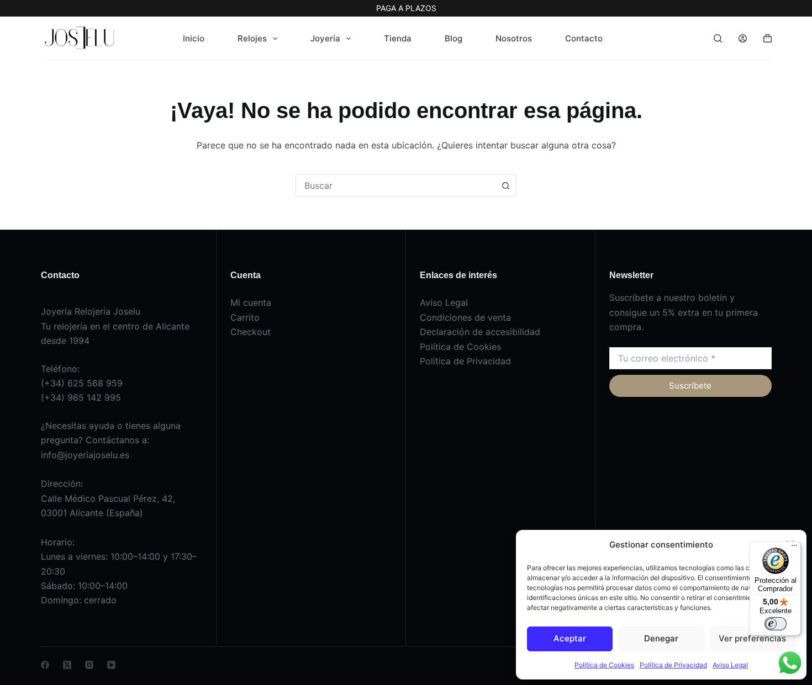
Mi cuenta (250, 302)
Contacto (584, 38)
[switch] (775, 623)
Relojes (252, 38)
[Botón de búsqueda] (505, 185)
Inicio (193, 38)
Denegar (661, 638)
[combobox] (395, 185)
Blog (453, 38)
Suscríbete (690, 385)
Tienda (398, 38)
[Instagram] (89, 665)
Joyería (325, 38)
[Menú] (794, 548)
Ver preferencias (752, 638)
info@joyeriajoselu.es (85, 454)
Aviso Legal (730, 665)
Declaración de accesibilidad (480, 331)
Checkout (250, 331)
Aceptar (569, 638)
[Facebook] (45, 665)
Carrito (245, 317)
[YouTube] (111, 665)
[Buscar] (718, 38)
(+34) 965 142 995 (81, 397)
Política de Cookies (604, 665)
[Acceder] (743, 38)
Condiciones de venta (465, 317)
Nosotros (513, 38)
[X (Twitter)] (67, 665)
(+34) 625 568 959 (82, 383)
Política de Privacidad (673, 665)
